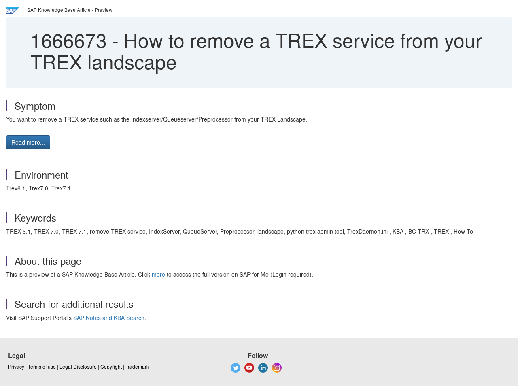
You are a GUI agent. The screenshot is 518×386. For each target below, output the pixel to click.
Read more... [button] (28, 142)
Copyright (111, 366)
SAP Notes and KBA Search (108, 317)
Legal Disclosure (78, 366)
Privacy (16, 366)
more (158, 274)
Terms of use (42, 366)
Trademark (137, 366)
